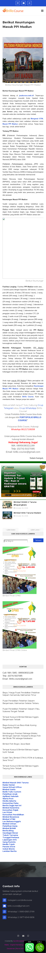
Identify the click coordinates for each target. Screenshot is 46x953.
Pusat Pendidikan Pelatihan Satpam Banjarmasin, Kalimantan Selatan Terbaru (21, 702)
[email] (24, 3)
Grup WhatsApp (27, 408)
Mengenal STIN (37, 119)
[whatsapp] (29, 3)
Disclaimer (11, 948)
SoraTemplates (18, 941)
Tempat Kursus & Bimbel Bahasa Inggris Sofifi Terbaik (20, 750)
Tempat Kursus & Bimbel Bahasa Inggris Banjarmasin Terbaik (20, 718)
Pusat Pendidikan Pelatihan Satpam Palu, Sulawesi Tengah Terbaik (21, 710)
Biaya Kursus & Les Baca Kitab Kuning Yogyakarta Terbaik (19, 726)
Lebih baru (11, 530)
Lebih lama (35, 530)
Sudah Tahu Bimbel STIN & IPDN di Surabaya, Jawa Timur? (23, 759)
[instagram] (18, 3)
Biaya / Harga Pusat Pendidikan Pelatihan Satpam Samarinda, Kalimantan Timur (21, 693)
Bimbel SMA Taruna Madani (27, 513)
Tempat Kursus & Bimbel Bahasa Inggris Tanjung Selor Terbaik (20, 767)
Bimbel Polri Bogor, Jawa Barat (16, 744)
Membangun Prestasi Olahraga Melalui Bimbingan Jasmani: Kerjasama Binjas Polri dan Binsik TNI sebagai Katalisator (22, 735)
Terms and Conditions (24, 948)
